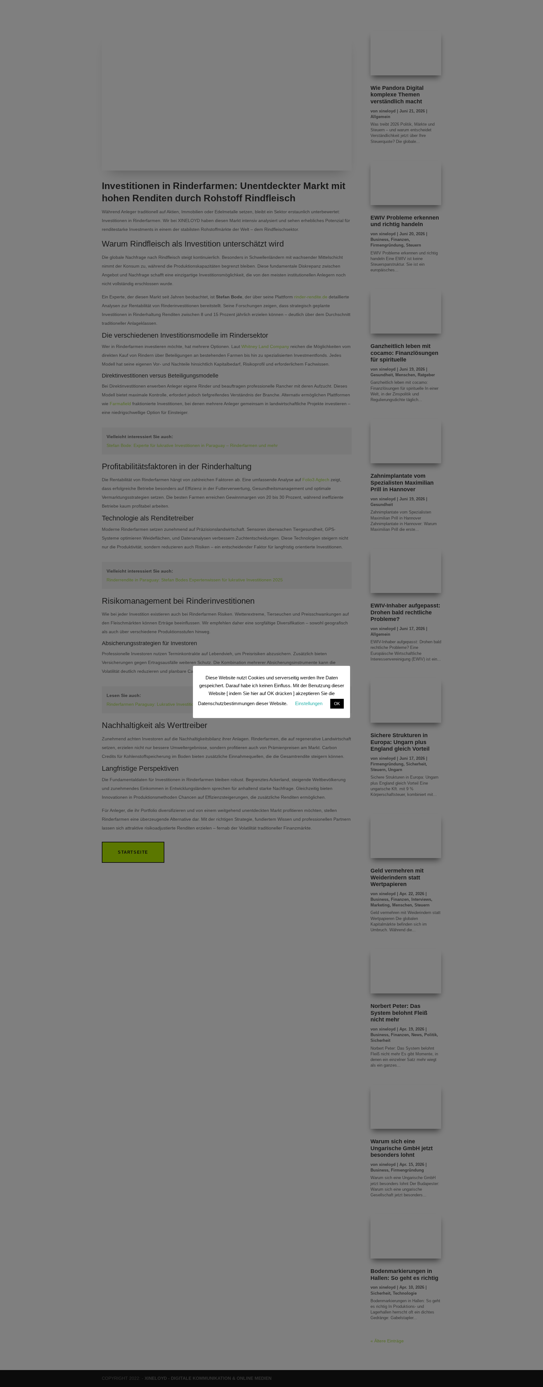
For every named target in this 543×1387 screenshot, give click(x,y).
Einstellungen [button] (308, 703)
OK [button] (337, 703)
